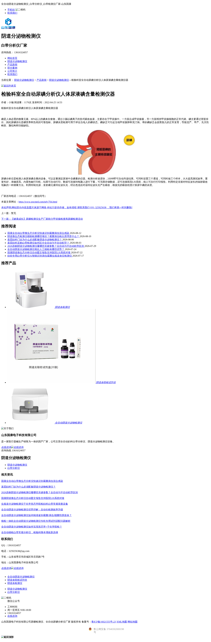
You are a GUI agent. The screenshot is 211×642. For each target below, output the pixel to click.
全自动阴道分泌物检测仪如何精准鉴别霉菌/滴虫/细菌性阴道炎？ (36, 515)
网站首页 (12, 58)
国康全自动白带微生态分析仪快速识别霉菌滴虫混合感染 (38, 233)
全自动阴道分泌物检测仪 (21, 576)
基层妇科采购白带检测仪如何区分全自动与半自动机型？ (38, 242)
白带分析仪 (13, 468)
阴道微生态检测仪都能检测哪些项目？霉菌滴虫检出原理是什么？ (43, 236)
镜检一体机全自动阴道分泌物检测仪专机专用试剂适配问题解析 (35, 521)
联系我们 (12, 13)
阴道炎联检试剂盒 (17, 580)
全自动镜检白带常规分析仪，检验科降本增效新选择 (29, 532)
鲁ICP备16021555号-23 (103, 621)
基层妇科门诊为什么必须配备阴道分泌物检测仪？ (34, 239)
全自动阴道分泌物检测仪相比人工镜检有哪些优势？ (36, 249)
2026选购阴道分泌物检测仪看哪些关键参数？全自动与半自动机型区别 (46, 246)
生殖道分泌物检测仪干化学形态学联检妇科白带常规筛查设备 (34, 504)
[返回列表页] (8, 85)
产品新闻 (12, 64)
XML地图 (121, 621)
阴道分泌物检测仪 (17, 61)
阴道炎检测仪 (14, 583)
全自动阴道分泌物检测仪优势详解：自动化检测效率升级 (32, 509)
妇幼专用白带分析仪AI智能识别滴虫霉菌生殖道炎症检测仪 (39, 255)
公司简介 (12, 71)
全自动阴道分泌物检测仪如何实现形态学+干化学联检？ (31, 526)
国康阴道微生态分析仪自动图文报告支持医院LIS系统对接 (39, 252)
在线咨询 (12, 616)
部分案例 (12, 67)
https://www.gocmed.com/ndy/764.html (38, 201)
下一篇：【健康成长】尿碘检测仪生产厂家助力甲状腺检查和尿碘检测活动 (42, 219)
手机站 (11, 9)
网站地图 (132, 621)
